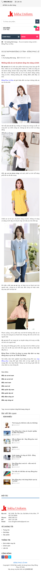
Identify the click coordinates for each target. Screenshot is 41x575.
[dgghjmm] (7, 448)
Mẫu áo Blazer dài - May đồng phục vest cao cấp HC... (24, 439)
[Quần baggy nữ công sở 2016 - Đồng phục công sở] (7, 456)
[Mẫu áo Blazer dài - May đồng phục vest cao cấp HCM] (7, 440)
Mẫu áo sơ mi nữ (7, 379)
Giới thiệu (6, 532)
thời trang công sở (24, 409)
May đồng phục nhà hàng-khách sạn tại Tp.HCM (24, 480)
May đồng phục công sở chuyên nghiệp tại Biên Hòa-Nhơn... (24, 431)
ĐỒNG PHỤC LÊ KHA (20, 562)
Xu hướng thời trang (11, 42)
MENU (23, 37)
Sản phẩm (6, 535)
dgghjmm (15, 447)
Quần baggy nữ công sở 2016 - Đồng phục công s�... (24, 456)
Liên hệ (19, 2)
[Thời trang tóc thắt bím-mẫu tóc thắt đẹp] (7, 424)
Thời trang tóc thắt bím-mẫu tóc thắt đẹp (25, 423)
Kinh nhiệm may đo (9, 543)
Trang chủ (6, 530)
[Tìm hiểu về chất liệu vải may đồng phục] (7, 472)
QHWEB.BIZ (29, 569)
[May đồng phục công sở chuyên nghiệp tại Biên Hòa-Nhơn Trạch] (7, 432)
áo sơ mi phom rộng (11, 409)
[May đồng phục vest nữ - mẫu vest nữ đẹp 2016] (7, 464)
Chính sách (6, 546)
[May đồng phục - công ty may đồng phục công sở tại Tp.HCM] (20, 12)
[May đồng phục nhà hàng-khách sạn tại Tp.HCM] (7, 480)
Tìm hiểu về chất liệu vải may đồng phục (24, 471)
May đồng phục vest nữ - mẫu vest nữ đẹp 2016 (24, 464)
